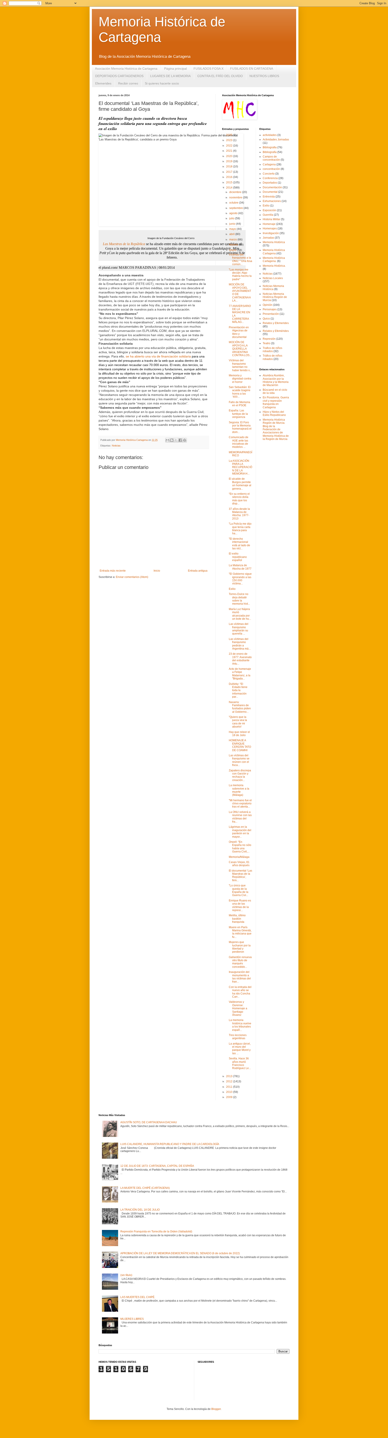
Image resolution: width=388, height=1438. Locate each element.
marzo (233, 239)
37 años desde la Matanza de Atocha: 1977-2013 (239, 513)
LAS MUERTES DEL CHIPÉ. (137, 1297)
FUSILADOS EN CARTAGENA (251, 68)
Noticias (116, 445)
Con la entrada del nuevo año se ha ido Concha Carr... (240, 991)
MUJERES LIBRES (132, 1318)
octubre (234, 202)
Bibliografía (270, 152)
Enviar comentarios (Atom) (132, 577)
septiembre (236, 208)
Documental (270, 191)
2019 (229, 161)
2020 (229, 156)
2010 (229, 1092)
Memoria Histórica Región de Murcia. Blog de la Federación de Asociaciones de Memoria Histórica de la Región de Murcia (276, 429)
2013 (229, 1076)
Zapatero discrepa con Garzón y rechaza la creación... (240, 775)
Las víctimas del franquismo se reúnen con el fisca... (239, 760)
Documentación (272, 187)
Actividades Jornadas (276, 139)
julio (232, 218)
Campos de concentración (271, 158)
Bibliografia (270, 147)
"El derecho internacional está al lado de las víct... (239, 543)
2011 (229, 1086)
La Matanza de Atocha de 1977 (240, 567)
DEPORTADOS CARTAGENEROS (119, 76)
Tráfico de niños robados (272, 357)
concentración (271, 169)
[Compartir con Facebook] (180, 440)
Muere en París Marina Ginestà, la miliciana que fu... (240, 932)
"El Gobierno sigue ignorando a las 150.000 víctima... (240, 578)
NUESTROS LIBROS (264, 76)
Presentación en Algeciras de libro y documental (239, 332)
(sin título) (126, 1275)
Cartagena (269, 164)
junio (232, 223)
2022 (229, 145)
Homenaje (269, 224)
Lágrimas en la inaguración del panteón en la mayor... (240, 831)
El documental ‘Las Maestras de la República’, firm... (240, 875)
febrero (234, 244)
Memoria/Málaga (239, 857)
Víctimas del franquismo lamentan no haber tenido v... (240, 365)
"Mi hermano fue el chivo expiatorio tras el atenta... (240, 803)
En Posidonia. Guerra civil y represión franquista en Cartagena (276, 402)
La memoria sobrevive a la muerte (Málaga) (239, 790)
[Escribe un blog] (172, 440)
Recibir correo (128, 83)
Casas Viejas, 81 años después (239, 864)
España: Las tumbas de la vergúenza (238, 414)
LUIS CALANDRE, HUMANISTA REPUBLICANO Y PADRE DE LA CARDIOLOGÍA (169, 1144)
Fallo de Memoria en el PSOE (239, 404)
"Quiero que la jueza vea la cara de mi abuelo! (238, 721)
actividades (270, 135)
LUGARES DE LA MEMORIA (170, 76)
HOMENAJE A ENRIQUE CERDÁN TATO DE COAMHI (240, 745)
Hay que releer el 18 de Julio (239, 733)
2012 (229, 1081)
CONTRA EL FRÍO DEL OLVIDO (220, 76)
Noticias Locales (273, 278)
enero (233, 250)
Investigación (271, 233)
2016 (229, 177)
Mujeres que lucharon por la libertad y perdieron (240, 947)
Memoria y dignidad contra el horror (240, 379)
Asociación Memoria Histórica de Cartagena (126, 68)
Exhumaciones (272, 201)
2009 (229, 1097)
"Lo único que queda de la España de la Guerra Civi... (238, 890)
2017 (229, 171)
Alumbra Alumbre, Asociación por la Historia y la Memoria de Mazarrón (276, 380)
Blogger (216, 1409)
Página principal (175, 68)
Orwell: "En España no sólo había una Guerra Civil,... (240, 846)
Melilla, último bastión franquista (237, 918)
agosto (233, 213)
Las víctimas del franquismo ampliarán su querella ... (238, 628)
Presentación (271, 313)
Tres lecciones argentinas (238, 1037)
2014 (229, 187)
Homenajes (270, 228)
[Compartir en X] (176, 440)
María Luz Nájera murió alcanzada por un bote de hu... (240, 614)
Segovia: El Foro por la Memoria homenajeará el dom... (240, 427)
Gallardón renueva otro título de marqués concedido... (240, 962)
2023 (229, 140)
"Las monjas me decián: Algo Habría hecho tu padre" (240, 274)
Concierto (269, 173)
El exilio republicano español (238, 557)
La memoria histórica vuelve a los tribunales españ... (240, 1025)
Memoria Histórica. (274, 265)
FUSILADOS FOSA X (208, 68)
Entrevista (269, 196)
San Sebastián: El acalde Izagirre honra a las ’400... (240, 392)
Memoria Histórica (274, 242)
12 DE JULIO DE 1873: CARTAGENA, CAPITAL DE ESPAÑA (157, 1165)
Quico (266, 318)
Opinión (267, 304)
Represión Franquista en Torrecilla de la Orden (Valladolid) (156, 1231)
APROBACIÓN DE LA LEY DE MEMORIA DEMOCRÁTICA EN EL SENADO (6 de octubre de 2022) (180, 1253)
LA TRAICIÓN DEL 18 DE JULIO (140, 1209)
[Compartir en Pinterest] (184, 440)
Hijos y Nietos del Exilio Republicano (274, 413)
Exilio (232, 588)
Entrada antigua (197, 570)
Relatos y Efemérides (276, 331)
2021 (229, 150)
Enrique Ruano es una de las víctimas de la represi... (240, 905)
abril (232, 234)
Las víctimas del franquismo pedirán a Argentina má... (240, 643)
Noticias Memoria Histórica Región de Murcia (275, 297)
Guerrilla (268, 214)
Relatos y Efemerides (276, 323)
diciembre (235, 192)
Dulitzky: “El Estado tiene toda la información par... (238, 690)
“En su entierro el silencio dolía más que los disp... (239, 498)
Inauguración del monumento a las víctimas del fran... (240, 976)
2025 (229, 135)
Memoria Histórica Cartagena (274, 252)
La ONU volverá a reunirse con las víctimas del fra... (240, 816)
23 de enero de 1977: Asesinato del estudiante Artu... (240, 658)
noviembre (236, 197)
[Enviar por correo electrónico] (167, 440)
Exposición (269, 210)
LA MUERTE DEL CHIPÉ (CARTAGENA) (145, 1187)
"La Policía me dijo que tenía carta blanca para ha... (240, 528)
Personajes (270, 309)
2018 (229, 166)
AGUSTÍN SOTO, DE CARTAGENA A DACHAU (148, 1122)
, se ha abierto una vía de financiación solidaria (157, 356)
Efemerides (103, 83)
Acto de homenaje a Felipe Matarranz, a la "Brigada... (240, 673)
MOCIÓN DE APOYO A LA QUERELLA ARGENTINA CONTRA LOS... (240, 349)
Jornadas (268, 237)
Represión (269, 338)
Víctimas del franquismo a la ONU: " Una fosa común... (240, 259)
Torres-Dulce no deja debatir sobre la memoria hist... (239, 599)
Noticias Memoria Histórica (273, 287)
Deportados (270, 182)
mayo (233, 229)
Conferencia (270, 178)
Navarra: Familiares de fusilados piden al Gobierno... (240, 707)
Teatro (266, 343)
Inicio (157, 570)
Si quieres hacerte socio (162, 83)
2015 (229, 182)
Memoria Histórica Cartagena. (274, 259)
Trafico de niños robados (272, 349)
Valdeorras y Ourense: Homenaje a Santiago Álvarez (238, 1008)
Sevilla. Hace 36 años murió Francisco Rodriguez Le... (240, 1063)
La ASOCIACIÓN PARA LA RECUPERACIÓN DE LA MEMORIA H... (240, 467)
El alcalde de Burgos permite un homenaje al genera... (240, 483)
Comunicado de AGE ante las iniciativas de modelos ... (238, 442)
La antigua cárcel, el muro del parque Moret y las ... (240, 1048)
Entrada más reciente (113, 570)
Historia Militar (271, 219)
